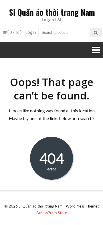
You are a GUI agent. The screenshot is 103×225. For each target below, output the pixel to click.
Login (30, 32)
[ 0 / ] (14, 32)
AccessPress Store (51, 212)
